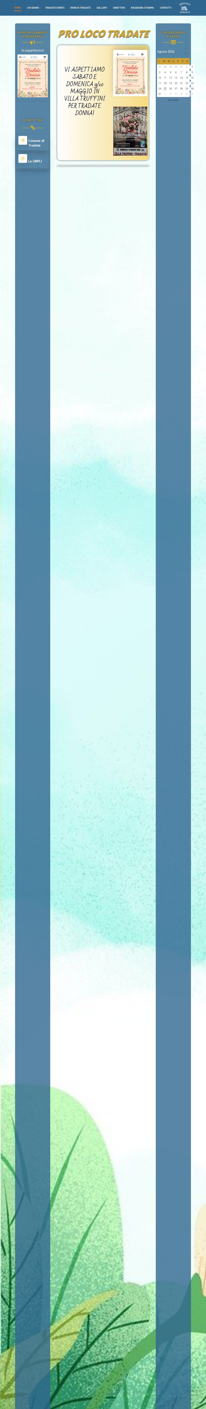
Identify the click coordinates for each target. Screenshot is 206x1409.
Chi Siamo (33, 7)
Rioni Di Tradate (80, 7)
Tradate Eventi (54, 7)
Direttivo (119, 7)
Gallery (102, 7)
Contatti (165, 7)
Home (17, 7)
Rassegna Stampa (142, 7)
